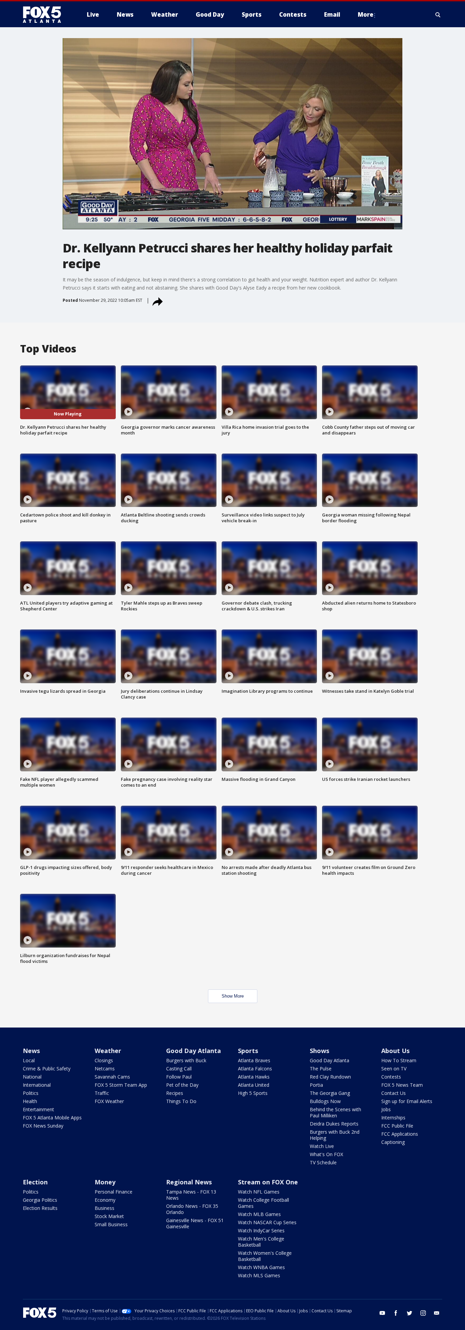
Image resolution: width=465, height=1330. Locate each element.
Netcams (105, 1068)
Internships (393, 1117)
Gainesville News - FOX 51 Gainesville (195, 1223)
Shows (319, 1051)
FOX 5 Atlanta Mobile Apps (52, 1117)
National (32, 1076)
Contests (391, 1076)
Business (104, 1208)
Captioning (393, 1142)
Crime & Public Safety (46, 1068)
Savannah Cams (112, 1076)
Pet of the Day (182, 1085)
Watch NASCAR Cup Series (267, 1222)
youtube (382, 1313)
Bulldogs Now (325, 1101)
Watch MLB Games (259, 1214)
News (31, 1051)
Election (35, 1182)
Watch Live (322, 1146)
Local (29, 1060)
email (436, 1313)
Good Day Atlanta (193, 1051)
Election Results (40, 1208)
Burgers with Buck (186, 1060)
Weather (108, 1051)
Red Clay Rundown (330, 1076)
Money (105, 1182)
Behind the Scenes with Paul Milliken (335, 1112)
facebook (395, 1313)
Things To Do (181, 1101)
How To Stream (398, 1060)
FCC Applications (399, 1134)
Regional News (189, 1182)
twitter (409, 1313)
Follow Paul (179, 1076)
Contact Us (393, 1093)
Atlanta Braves (254, 1060)
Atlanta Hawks (254, 1076)
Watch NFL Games (258, 1191)
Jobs (386, 1109)
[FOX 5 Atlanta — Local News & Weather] (45, 14)
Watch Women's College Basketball (265, 1256)
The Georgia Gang (330, 1093)
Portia (316, 1085)
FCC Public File (397, 1125)
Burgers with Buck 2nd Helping (334, 1135)
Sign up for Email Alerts (406, 1101)
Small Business (111, 1224)
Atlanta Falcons (255, 1068)
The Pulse (321, 1068)
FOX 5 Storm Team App (121, 1085)
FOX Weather (109, 1101)
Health (30, 1101)
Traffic (102, 1093)
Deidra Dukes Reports (334, 1123)
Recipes (174, 1093)
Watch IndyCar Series (261, 1230)
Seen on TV (393, 1068)
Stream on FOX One (268, 1182)
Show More (233, 996)
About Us (395, 1051)
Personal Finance (113, 1191)
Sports (248, 1051)
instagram (423, 1313)
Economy (105, 1200)
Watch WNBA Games (261, 1267)
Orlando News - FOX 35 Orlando (192, 1209)
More (365, 14)
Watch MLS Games (259, 1275)
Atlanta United (253, 1085)
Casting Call (179, 1068)
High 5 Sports (253, 1093)
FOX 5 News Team (402, 1085)
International (37, 1085)
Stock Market (109, 1216)
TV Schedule (323, 1162)
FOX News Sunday (43, 1125)
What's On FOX (326, 1154)
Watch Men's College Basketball (261, 1241)
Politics (30, 1093)
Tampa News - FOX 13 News (191, 1194)
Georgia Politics (40, 1200)
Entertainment (38, 1109)
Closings (104, 1060)
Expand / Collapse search (438, 15)
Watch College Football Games (263, 1203)
